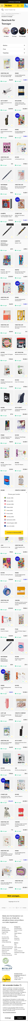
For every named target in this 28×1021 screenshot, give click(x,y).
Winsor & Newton (18, 950)
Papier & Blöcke (18, 933)
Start (2, 13)
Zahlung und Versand (7, 948)
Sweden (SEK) (10, 498)
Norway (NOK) (10, 501)
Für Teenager (22, 36)
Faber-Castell (17, 947)
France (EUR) (10, 513)
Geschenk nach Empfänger (7, 15)
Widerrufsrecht (5, 950)
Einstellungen (8, 1018)
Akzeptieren (20, 1018)
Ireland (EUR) (10, 510)
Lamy (15, 946)
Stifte (15, 931)
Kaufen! (10, 181)
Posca (15, 949)
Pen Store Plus (5, 937)
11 (18, 907)
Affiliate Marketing (6, 942)
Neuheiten (16, 938)
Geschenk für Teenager (6, 16)
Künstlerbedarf (18, 928)
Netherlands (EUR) (11, 519)
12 (20, 907)
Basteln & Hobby (18, 930)
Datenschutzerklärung (7, 947)
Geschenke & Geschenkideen (12, 13)
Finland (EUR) (10, 507)
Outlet (15, 936)
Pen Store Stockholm (7, 955)
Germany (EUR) (10, 516)
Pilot (15, 944)
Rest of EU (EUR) (10, 526)
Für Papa (14, 36)
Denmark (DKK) (10, 504)
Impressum (4, 951)
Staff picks (17, 939)
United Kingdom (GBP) (12, 523)
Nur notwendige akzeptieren (9, 1012)
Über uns (4, 933)
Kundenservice (5, 928)
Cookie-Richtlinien (6, 953)
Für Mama (6, 36)
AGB (3, 945)
